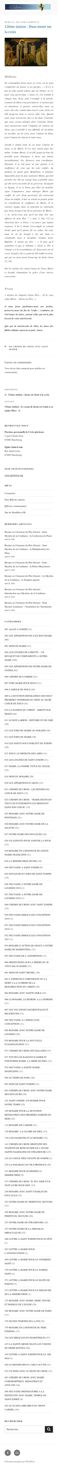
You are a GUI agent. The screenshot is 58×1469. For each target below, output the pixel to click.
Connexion (10, 493)
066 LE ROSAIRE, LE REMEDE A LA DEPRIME (29, 999)
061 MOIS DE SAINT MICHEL (20, 972)
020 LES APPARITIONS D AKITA (22, 782)
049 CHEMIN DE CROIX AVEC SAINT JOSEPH (28, 904)
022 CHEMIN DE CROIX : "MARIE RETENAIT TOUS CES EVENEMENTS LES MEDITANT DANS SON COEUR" (28, 803)
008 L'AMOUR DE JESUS (17, 689)
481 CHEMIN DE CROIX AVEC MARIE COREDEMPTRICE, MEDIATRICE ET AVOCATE (24, 1381)
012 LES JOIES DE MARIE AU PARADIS (25, 730)
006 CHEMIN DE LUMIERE (19, 676)
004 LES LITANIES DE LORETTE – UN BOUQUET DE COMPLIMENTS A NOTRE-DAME (26, 656)
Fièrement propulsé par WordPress (20, 1461)
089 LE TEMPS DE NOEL (17, 1077)
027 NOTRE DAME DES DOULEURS (23, 834)
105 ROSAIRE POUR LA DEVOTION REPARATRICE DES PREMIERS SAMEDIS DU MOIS (28, 1114)
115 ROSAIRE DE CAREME (18, 1125)
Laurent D (32, 22)
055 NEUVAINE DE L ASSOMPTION (23, 955)
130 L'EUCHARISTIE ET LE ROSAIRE (24, 1137)
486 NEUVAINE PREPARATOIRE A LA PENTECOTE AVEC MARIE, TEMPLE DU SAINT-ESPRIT (26, 1395)
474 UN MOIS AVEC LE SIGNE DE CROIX (26, 1370)
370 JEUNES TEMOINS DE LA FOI (22, 1321)
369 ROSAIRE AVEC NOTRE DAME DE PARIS (28, 1310)
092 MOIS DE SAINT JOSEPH (19, 1083)
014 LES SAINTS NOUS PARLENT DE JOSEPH (28, 743)
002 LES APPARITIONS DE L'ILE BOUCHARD (28, 635)
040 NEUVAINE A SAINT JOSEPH (22, 867)
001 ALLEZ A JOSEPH (16, 629)
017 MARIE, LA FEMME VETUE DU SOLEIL (27, 766)
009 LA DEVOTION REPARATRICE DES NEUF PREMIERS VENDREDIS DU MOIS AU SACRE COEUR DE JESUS (28, 699)
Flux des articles (15, 499)
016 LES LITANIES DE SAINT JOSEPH (24, 759)
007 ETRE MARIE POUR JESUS (21, 683)
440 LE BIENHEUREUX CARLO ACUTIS (25, 1364)
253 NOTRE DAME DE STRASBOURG (24, 1222)
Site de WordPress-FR (15, 512)
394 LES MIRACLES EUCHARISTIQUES (25, 1337)
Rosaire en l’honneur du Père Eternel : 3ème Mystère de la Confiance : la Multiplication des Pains (27, 549)
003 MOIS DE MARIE (15, 645)
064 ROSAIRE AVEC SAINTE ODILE (23, 992)
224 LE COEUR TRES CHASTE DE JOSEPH (27, 1158)
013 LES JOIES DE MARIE (18, 736)
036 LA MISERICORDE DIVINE (21, 860)
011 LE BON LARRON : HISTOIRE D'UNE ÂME (29, 720)
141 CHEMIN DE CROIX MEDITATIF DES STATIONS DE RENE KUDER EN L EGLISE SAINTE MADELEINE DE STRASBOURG (27, 1147)
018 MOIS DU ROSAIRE (17, 776)
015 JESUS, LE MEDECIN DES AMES (24, 753)
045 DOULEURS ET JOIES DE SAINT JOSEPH (28, 873)
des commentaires (16, 505)
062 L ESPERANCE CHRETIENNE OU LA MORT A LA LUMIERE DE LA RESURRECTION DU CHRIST (26, 982)
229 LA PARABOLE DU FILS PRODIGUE (25, 1164)
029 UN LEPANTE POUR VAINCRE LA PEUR (28, 840)
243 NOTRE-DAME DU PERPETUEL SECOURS (28, 1201)
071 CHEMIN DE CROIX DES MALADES (25, 1050)
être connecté (22, 368)
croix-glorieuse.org (14, 475)
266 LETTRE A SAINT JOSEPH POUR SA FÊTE (28, 1238)
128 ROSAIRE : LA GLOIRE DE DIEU (24, 1131)
